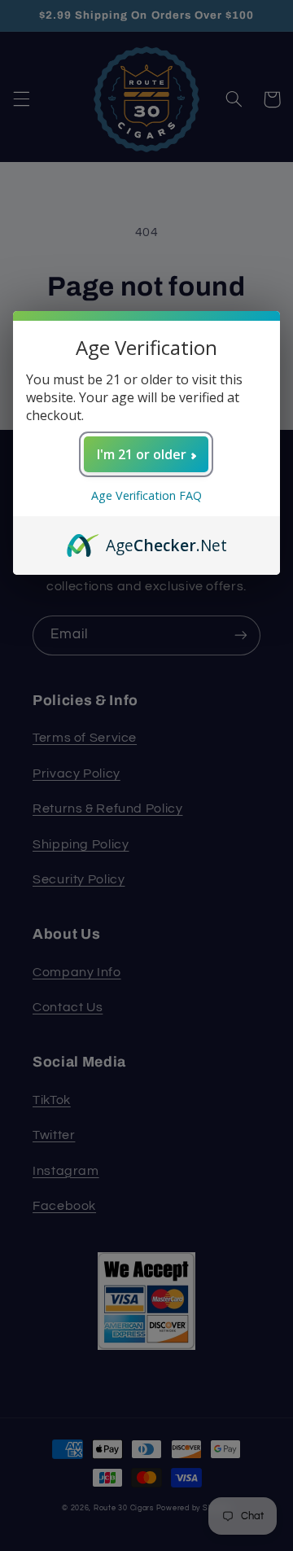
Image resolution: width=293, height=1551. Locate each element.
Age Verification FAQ (146, 495)
